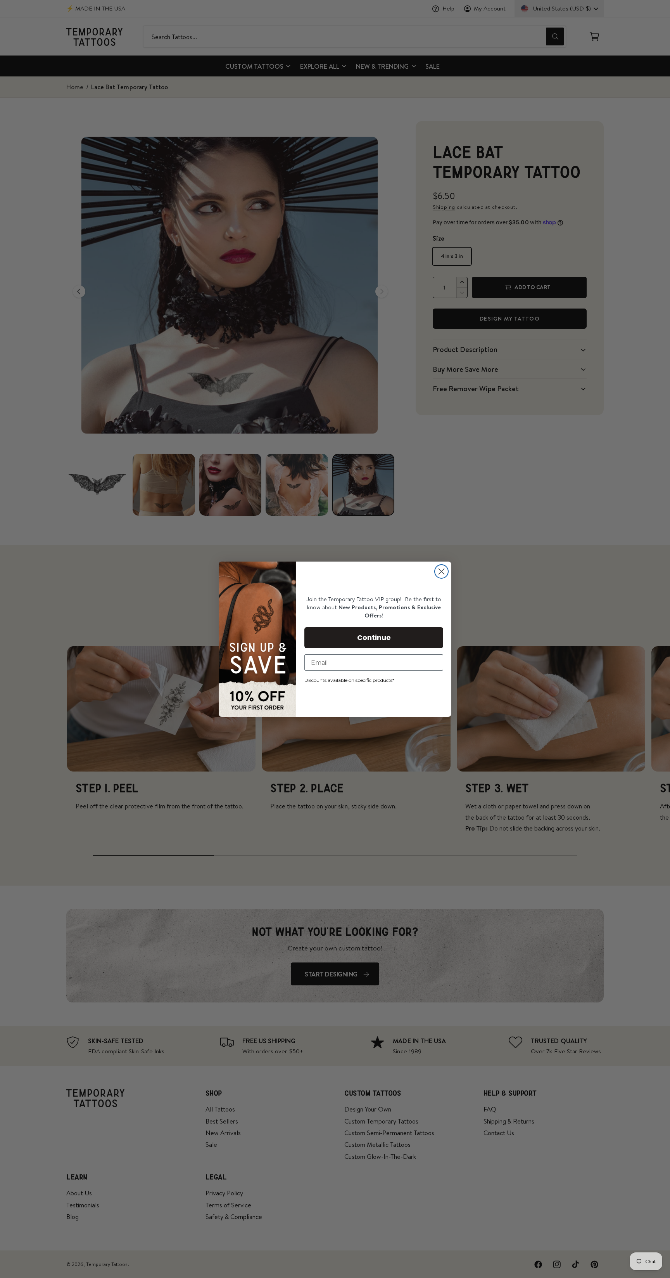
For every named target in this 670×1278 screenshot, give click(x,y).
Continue (374, 637)
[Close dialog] (441, 571)
